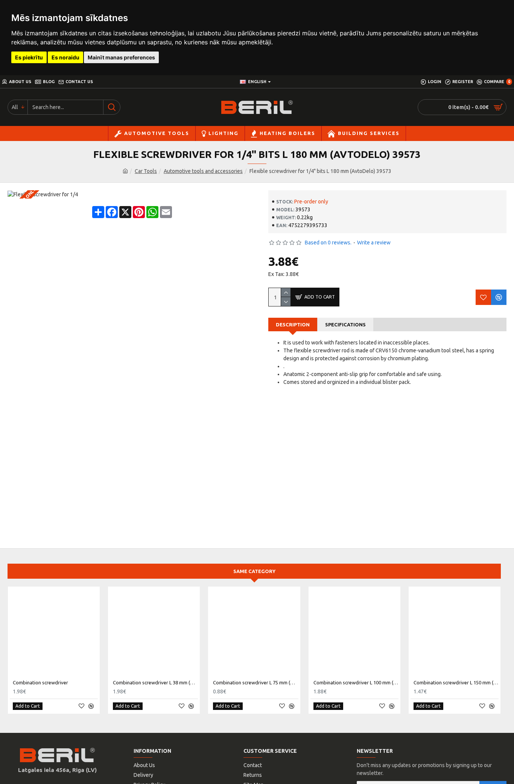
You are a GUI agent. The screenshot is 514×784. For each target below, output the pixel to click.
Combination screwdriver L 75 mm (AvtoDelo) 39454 (255, 682)
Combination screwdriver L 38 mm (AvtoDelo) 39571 (155, 682)
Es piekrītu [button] (29, 57)
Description (293, 324)
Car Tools (146, 171)
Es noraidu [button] (65, 57)
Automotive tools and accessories (203, 171)
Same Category (254, 571)
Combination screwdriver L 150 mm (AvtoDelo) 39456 (456, 682)
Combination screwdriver (40, 682)
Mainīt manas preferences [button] (121, 57)
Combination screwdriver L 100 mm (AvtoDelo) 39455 (355, 682)
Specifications (345, 324)
